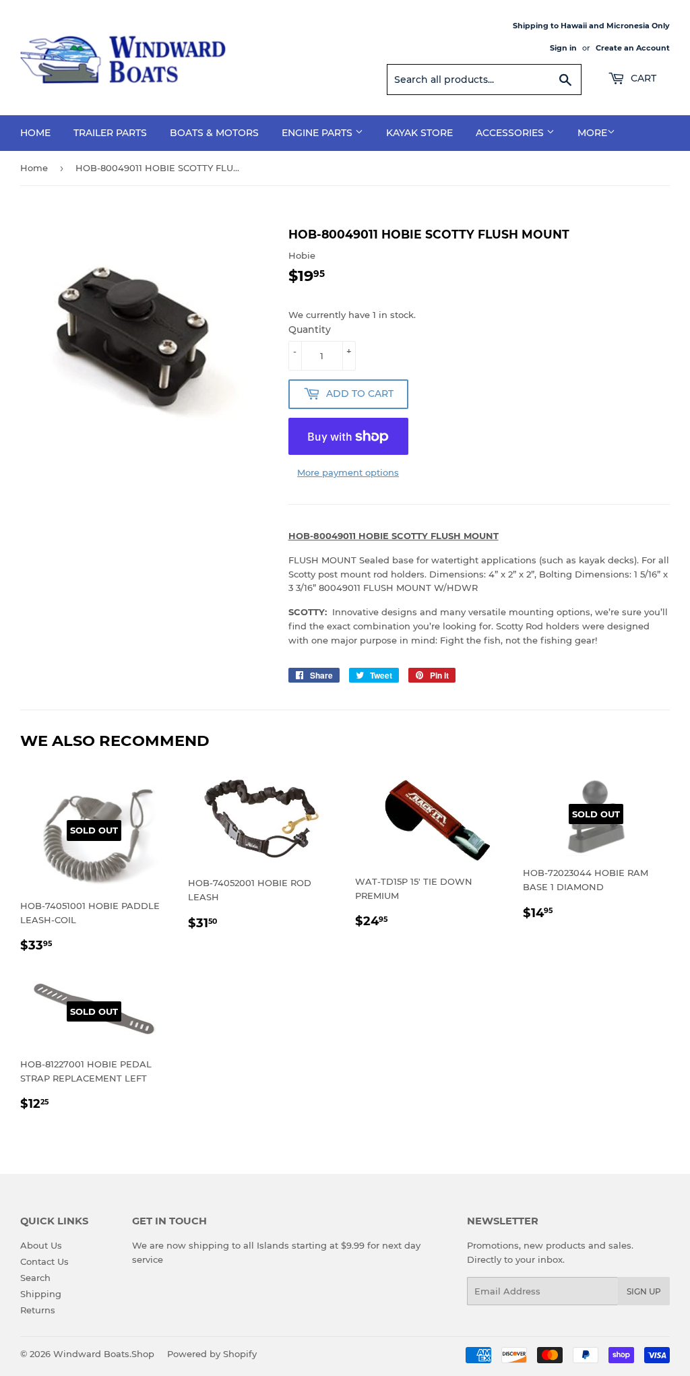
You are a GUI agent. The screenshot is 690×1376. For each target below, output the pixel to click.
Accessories (511, 133)
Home (35, 133)
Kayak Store (419, 133)
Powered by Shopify (212, 1353)
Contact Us (44, 1261)
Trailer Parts (110, 133)
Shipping (40, 1293)
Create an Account (633, 48)
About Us (41, 1245)
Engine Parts (318, 133)
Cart (642, 78)
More (592, 133)
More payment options (348, 472)
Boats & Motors (214, 133)
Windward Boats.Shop (103, 1353)
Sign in (563, 48)
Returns (37, 1310)
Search (35, 1277)
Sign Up (644, 1291)
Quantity (309, 329)
